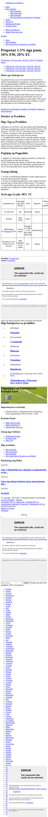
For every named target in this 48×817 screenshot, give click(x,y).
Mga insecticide (16, 13)
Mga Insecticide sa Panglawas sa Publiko (25, 18)
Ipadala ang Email (7, 508)
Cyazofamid (16, 341)
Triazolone (15, 360)
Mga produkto (11, 9)
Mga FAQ (9, 22)
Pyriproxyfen (14, 258)
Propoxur (8, 231)
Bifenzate (14, 351)
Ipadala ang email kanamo (10, 109)
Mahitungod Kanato (13, 24)
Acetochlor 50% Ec (8, 502)
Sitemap (19, 500)
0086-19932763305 (13, 423)
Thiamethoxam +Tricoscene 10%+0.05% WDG (23, 381)
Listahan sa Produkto (28, 109)
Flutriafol (14, 332)
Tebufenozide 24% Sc (37, 504)
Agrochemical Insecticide (10, 504)
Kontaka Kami (11, 26)
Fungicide (24, 504)
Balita (8, 20)
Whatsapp (4, 511)
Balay (8, 7)
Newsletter (5, 403)
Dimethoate (15, 369)
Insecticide (20, 502)
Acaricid (5, 493)
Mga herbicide (15, 15)
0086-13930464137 (13, 30)
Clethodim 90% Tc (32, 502)
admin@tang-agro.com (14, 32)
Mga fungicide (15, 11)
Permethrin (11, 261)
